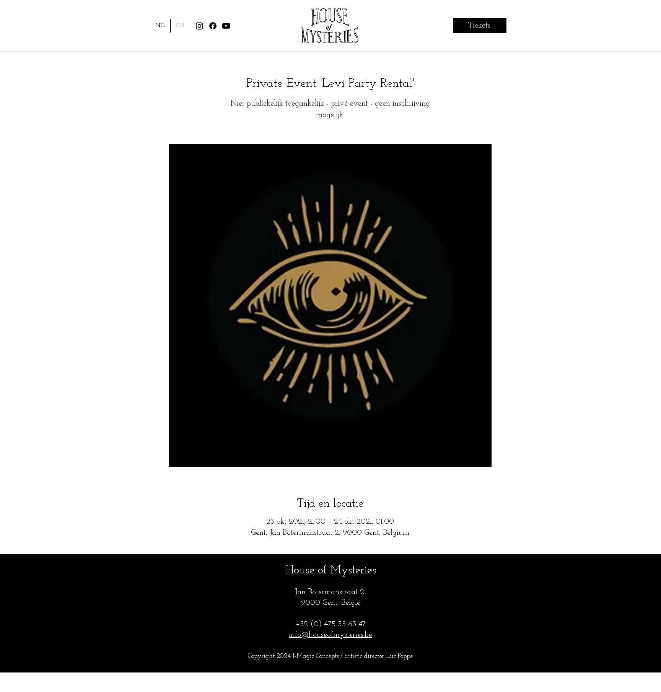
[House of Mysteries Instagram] (199, 26)
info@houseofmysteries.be (330, 635)
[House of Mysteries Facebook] (213, 26)
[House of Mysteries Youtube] (226, 26)
